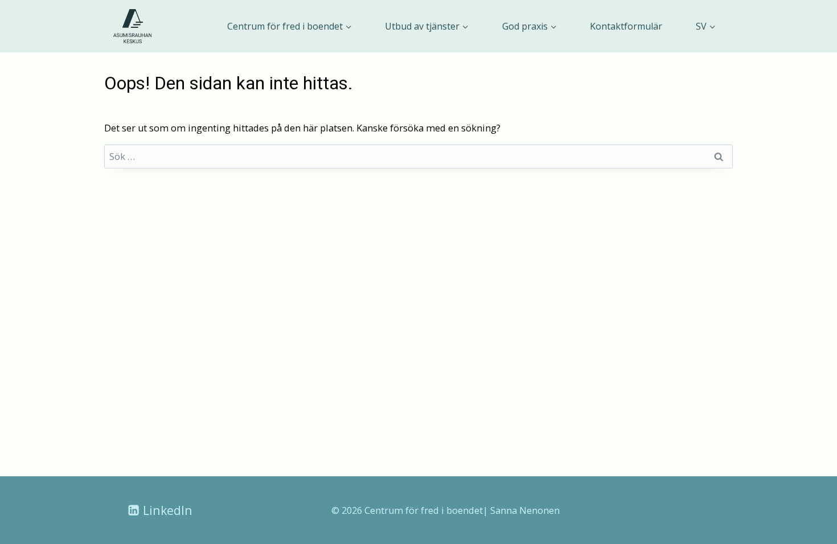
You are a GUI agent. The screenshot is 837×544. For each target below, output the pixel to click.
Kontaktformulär (626, 26)
